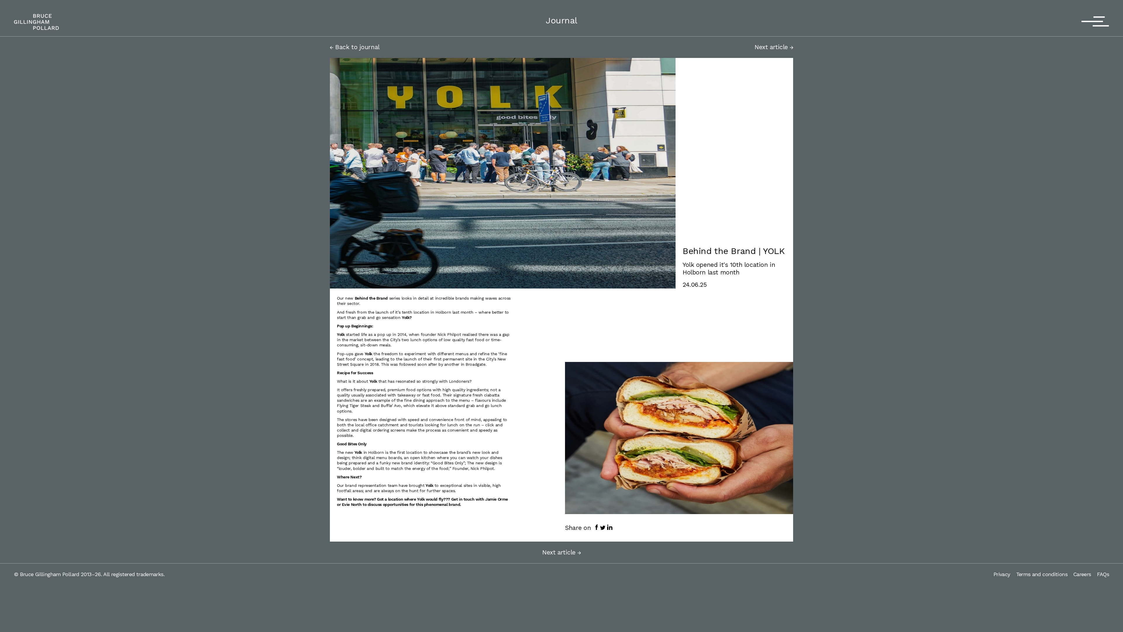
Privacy (1001, 574)
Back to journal (356, 47)
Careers (1082, 574)
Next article (772, 47)
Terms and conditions (1041, 574)
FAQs (1103, 574)
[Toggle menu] (1095, 22)
